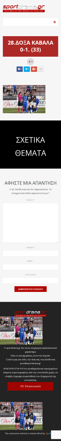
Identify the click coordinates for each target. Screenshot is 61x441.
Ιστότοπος (30, 275)
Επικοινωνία (33, 386)
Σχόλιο (30, 200)
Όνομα (30, 247)
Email (30, 261)
